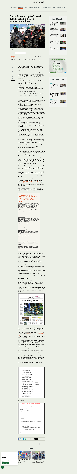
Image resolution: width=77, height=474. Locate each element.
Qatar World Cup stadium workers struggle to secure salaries (24, 461)
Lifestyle (40, 7)
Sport (49, 7)
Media (35, 7)
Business (31, 7)
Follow (13, 80)
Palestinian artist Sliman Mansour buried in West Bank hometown (54, 30)
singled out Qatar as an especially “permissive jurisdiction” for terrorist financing (30, 182)
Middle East (20, 7)
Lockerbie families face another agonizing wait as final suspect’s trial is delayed (54, 86)
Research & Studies (56, 7)
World (26, 7)
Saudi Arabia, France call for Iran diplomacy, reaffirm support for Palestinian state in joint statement (54, 94)
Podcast (64, 7)
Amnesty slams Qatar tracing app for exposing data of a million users (38, 461)
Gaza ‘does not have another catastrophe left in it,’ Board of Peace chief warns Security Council (54, 50)
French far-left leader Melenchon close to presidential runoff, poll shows (54, 43)
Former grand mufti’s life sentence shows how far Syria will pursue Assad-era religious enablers (54, 36)
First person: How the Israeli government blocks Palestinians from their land (54, 102)
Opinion (45, 7)
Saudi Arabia (14, 7)
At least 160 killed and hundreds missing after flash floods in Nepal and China (54, 24)
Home (11, 12)
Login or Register (5, 463)
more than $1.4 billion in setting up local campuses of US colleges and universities (31, 334)
